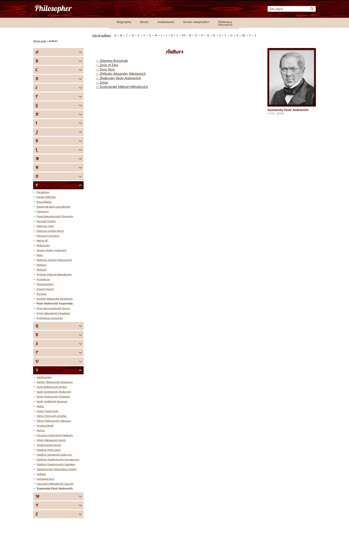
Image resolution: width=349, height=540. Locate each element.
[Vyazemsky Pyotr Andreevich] (53, 9)
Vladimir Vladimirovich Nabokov (56, 464)
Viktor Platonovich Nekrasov (54, 421)
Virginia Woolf (45, 425)
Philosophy (43, 245)
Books (144, 22)
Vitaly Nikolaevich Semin (51, 440)
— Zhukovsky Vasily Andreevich (118, 78)
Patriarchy (43, 211)
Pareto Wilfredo (46, 197)
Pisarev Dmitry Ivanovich (51, 250)
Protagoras (43, 279)
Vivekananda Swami (49, 445)
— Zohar (102, 83)
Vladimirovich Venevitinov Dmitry (57, 469)
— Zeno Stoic (105, 70)
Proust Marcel (45, 289)
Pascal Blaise (44, 202)
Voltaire (41, 474)
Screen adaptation (196, 22)
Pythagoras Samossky (50, 318)
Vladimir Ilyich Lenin (49, 450)
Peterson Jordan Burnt (50, 231)
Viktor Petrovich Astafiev (52, 416)
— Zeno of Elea (107, 65)
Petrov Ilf (42, 240)
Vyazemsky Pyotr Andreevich (55, 488)
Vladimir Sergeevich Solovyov (54, 454)
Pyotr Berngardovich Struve (53, 308)
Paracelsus (43, 192)
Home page (39, 41)
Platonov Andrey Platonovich (54, 260)
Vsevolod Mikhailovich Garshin (55, 484)
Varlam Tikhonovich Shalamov (55, 382)
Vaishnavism (44, 377)
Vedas (40, 406)
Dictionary (225, 22)
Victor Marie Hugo (48, 411)
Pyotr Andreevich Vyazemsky (55, 303)
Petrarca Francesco (48, 236)
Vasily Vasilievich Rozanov (52, 401)
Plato (40, 255)
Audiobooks (166, 22)
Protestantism (45, 284)
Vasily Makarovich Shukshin (53, 396)
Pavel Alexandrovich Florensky (55, 216)
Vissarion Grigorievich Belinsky (55, 435)
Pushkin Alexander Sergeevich (55, 298)
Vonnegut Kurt (45, 479)
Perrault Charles (46, 221)
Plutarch (42, 269)
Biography (124, 22)
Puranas (41, 294)
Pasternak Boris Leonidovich (53, 206)
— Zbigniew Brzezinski (112, 61)
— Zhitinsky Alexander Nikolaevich (121, 74)
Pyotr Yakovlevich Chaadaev (53, 313)
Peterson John (45, 226)
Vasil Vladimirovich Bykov (52, 387)
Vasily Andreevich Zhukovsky (54, 391)
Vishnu (41, 430)
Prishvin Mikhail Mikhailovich (54, 274)
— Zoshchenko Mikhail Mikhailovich (122, 87)
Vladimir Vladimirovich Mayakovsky (58, 459)
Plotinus (41, 265)
